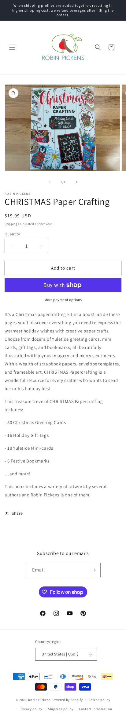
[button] (12, 47)
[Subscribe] (93, 570)
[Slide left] (49, 182)
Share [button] (17, 513)
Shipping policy (60, 709)
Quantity (12, 234)
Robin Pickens (39, 699)
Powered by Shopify (67, 699)
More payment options (63, 299)
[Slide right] (76, 182)
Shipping (11, 224)
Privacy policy (31, 709)
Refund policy (99, 700)
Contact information (95, 709)
